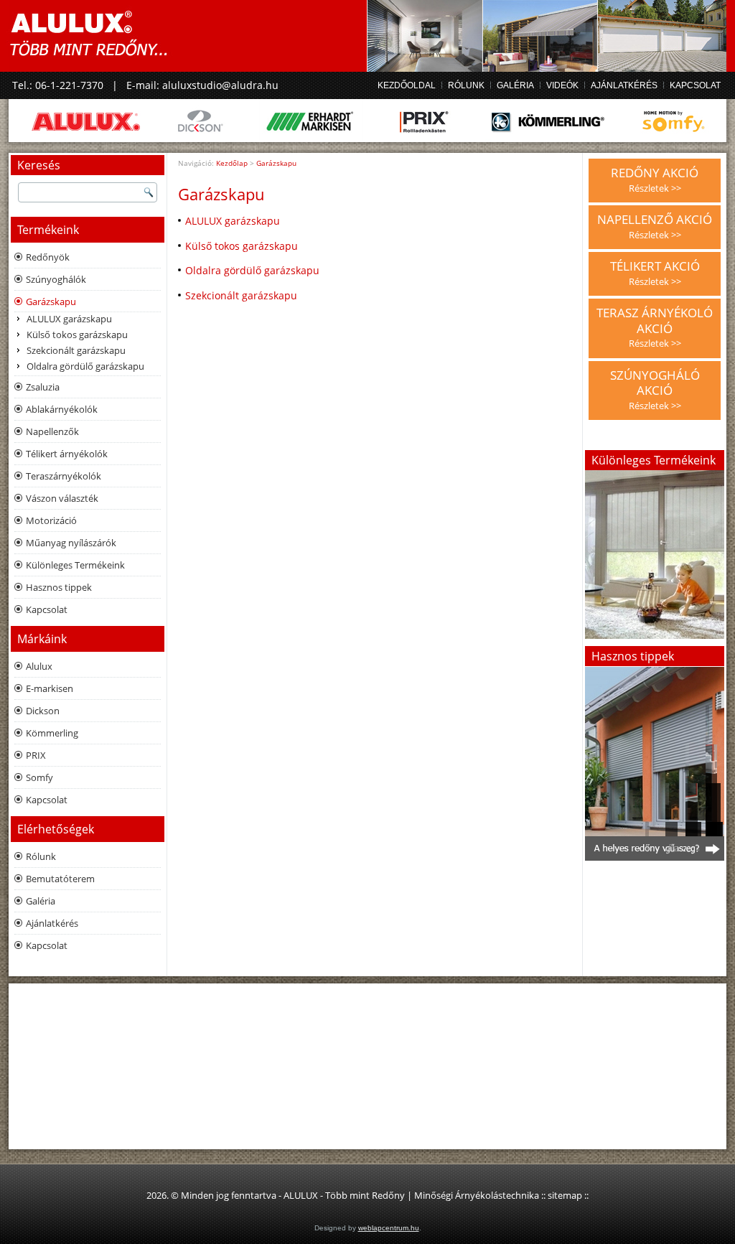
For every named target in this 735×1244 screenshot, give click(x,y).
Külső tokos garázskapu (77, 334)
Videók (562, 85)
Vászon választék (62, 498)
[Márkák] (367, 120)
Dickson (43, 710)
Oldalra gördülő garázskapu (85, 366)
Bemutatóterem (60, 878)
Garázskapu (51, 301)
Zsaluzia (43, 386)
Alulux (39, 666)
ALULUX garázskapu (69, 318)
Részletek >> (655, 188)
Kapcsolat (695, 85)
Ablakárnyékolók (62, 409)
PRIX (36, 755)
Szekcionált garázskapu (76, 350)
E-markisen (49, 688)
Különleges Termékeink (75, 564)
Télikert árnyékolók (67, 453)
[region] (654, 763)
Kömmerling (52, 732)
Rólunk (466, 85)
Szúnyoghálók (56, 279)
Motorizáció (51, 520)
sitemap (565, 1195)
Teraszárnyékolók (63, 475)
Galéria (515, 85)
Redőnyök (48, 257)
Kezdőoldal (407, 85)
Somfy (39, 777)
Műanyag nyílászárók (71, 542)
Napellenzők (52, 431)
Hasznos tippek (59, 587)
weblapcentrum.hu (388, 1228)
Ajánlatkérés (624, 85)
